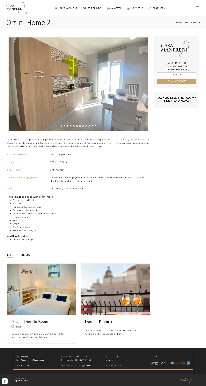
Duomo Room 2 (98, 321)
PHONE (176, 75)
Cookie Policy (119, 365)
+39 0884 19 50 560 (82, 360)
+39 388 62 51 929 (80, 356)
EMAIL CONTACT (177, 81)
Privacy (109, 365)
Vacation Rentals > (188, 22)
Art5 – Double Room (29, 321)
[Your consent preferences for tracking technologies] (5, 381)
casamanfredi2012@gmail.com (79, 365)
